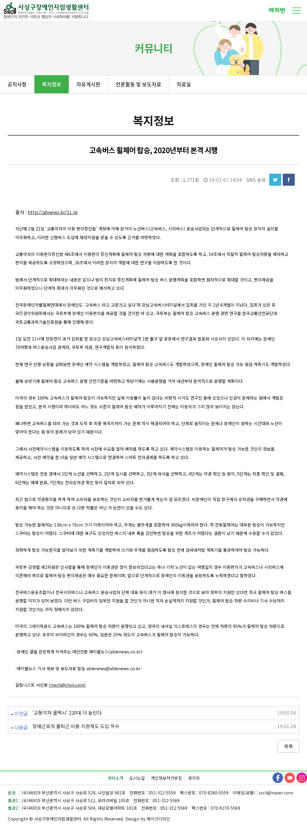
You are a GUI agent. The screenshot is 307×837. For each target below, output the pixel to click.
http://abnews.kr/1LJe (53, 212)
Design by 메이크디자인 (147, 819)
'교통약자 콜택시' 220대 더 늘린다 (67, 713)
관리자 (194, 778)
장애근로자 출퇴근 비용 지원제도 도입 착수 (75, 726)
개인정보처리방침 (166, 778)
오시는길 (137, 778)
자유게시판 (88, 84)
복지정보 (51, 84)
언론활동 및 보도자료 (138, 84)
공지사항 (17, 84)
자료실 (184, 84)
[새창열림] (276, 9)
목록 (288, 746)
